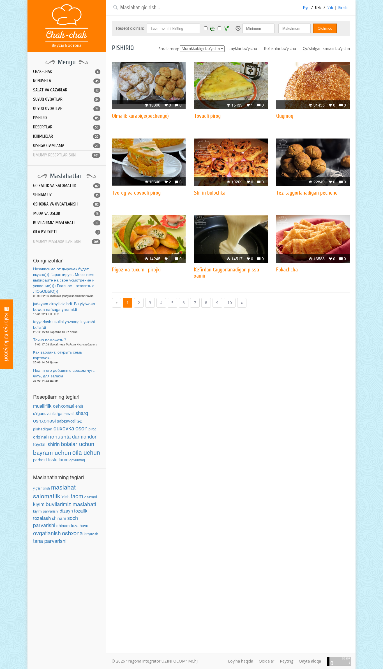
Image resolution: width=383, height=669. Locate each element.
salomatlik (46, 496)
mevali (69, 413)
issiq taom (58, 459)
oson (81, 428)
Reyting (286, 661)
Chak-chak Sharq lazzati (66, 26)
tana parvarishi (49, 540)
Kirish (342, 7)
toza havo (79, 525)
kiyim (39, 503)
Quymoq (284, 116)
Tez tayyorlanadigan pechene (307, 193)
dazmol (90, 496)
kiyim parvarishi (46, 511)
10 (229, 302)
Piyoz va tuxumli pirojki (136, 269)
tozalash (42, 517)
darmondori (85, 436)
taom (77, 496)
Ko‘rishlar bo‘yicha (280, 48)
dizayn (66, 510)
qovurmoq (77, 459)
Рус (306, 7)
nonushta (59, 436)
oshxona (72, 533)
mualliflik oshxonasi (53, 405)
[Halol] (212, 28)
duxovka (64, 428)
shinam (59, 518)
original (40, 436)
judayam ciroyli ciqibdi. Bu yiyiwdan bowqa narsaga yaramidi (64, 306)
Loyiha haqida (240, 661)
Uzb (318, 7)
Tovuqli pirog (207, 116)
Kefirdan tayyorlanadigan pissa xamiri (226, 272)
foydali (40, 444)
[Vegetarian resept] (226, 28)
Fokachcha (287, 269)
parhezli (40, 459)
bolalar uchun (77, 444)
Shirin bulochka (209, 193)
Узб (330, 7)
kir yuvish (91, 533)
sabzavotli (66, 421)
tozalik (80, 510)
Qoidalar (266, 661)
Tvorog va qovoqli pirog (136, 193)
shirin (54, 443)
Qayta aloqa (310, 661)
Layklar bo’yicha (243, 48)
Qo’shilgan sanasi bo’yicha (326, 48)
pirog (92, 428)
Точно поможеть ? (49, 339)
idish (65, 496)
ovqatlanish (47, 533)
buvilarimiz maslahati (71, 503)
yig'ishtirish (41, 488)
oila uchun (86, 452)
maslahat (63, 487)
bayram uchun (52, 452)
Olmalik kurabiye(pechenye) (140, 116)
